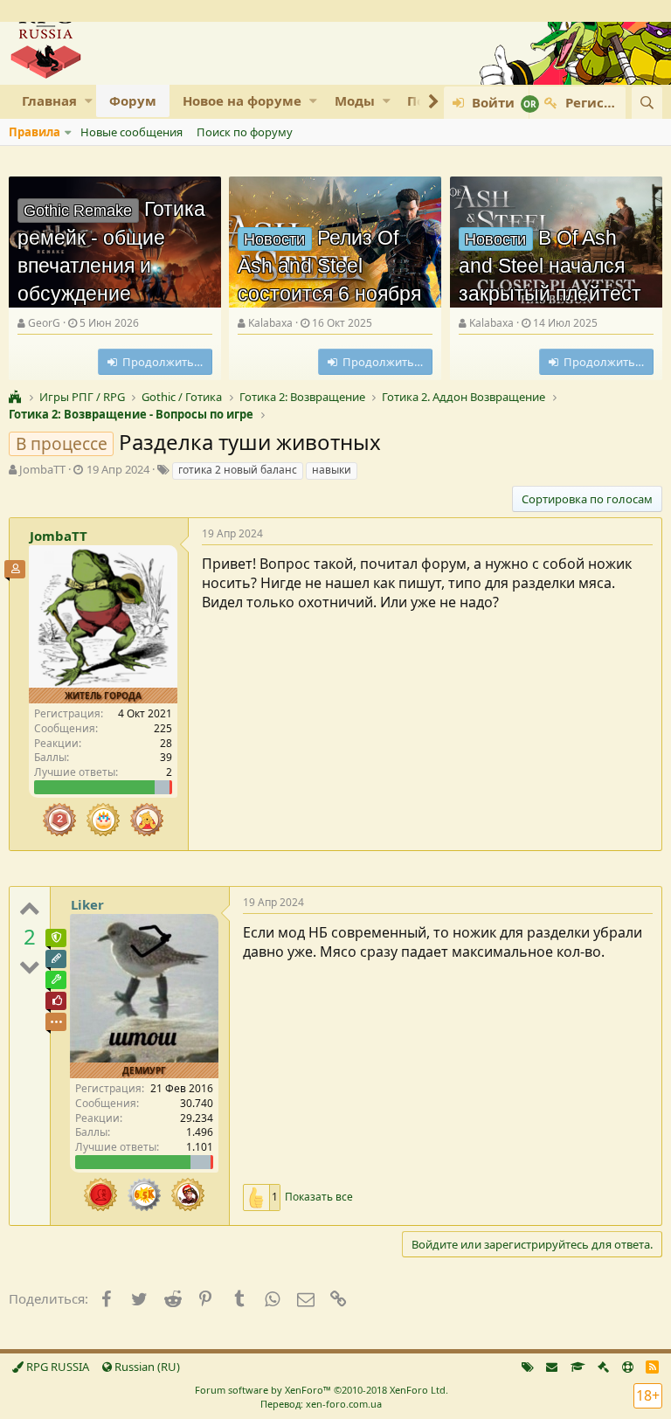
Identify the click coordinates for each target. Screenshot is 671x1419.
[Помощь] (628, 1366)
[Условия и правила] (578, 1366)
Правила (34, 132)
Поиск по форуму (245, 132)
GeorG (44, 322)
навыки (331, 469)
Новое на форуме (242, 100)
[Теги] (527, 1366)
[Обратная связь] (552, 1366)
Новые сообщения (131, 132)
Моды (355, 100)
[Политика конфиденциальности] (603, 1366)
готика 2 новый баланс (237, 469)
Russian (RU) (146, 1366)
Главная (49, 100)
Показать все (319, 1197)
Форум (132, 100)
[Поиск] (647, 103)
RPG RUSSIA (56, 1366)
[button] (88, 101)
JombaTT (42, 469)
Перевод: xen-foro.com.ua (321, 1403)
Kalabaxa (270, 322)
